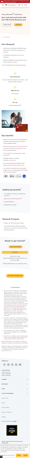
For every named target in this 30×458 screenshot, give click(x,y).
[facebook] (4, 365)
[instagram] (12, 365)
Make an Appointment (15, 246)
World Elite (20, 339)
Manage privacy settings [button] (8, 455)
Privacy (3, 402)
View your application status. (19, 263)
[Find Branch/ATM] (21, 5)
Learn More (4, 451)
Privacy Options (5, 407)
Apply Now (18, 24)
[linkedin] (16, 365)
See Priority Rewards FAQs (15, 275)
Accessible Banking (6, 421)
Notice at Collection (7, 412)
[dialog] (15, 451)
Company (4, 379)
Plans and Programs (8, 393)
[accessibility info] (14, 421)
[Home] (10, 5)
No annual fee (15, 93)
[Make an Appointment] (18, 5)
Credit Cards (7, 37)
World (14, 339)
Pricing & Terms (7, 24)
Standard (10, 339)
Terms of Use (5, 398)
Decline (19, 455)
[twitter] (8, 365)
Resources (5, 384)
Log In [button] (25, 4)
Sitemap (4, 416)
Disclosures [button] (16, 287)
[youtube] (20, 365)
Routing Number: (6, 370)
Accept (25, 455)
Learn (3, 388)
